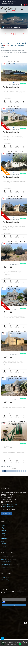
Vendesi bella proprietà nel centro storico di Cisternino (16, 423)
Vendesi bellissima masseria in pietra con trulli (16, 108)
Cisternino (8, 559)
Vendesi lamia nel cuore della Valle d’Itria (17, 332)
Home (2, 17)
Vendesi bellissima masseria (14, 63)
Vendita (3, 530)
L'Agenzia (4, 528)
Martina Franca (10, 564)
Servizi (3, 536)
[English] (24, 5)
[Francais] (26, 5)
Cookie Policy (5, 580)
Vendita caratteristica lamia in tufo (16, 243)
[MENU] (25, 9)
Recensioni (4, 538)
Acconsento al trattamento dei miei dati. (13, 601)
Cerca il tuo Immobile (12, 27)
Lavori (3, 541)
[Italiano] (21, 5)
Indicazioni (7, 514)
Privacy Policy (5, 577)
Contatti (3, 544)
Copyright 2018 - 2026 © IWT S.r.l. (9, 618)
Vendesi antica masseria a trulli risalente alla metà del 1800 (16, 153)
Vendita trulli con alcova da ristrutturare (15, 288)
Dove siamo (4, 546)
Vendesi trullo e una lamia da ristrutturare (17, 377)
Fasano (7, 567)
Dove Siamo (4, 1)
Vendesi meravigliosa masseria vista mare (15, 198)
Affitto (3, 533)
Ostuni (7, 556)
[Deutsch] (23, 5)
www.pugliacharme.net (9, 506)
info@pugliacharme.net (7, 3)
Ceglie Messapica (10, 562)
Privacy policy (14, 644)
